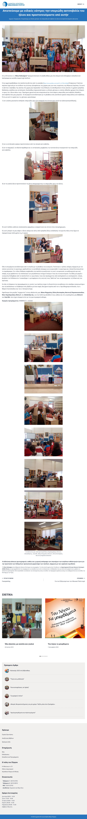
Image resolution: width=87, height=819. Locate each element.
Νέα (3, 752)
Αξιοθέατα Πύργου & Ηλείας (10, 771)
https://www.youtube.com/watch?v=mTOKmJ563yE (56, 83)
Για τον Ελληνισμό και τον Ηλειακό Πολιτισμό (70, 580)
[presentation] (22, 618)
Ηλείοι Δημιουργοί (7, 769)
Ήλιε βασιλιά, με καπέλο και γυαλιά (19, 644)
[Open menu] (81, 4)
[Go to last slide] (4, 627)
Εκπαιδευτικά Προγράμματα (10, 757)
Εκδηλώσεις (5, 754)
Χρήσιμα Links (6, 742)
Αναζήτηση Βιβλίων (8, 738)
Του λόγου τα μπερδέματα (58, 644)
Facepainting (7, 580)
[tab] (40, 656)
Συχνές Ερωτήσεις (7, 734)
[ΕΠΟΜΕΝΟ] (82, 627)
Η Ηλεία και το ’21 (7, 766)
